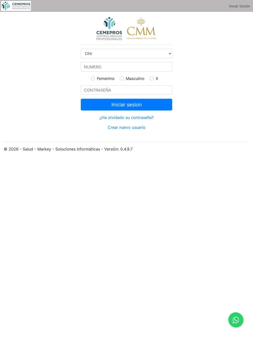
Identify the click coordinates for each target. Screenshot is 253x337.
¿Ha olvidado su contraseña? (127, 117)
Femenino (106, 78)
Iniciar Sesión (239, 6)
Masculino (135, 78)
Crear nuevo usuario (127, 127)
